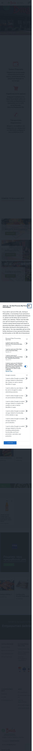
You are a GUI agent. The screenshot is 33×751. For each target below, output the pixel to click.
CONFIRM (10, 442)
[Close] (29, 306)
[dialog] (16, 375)
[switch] (25, 343)
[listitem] (16, 339)
